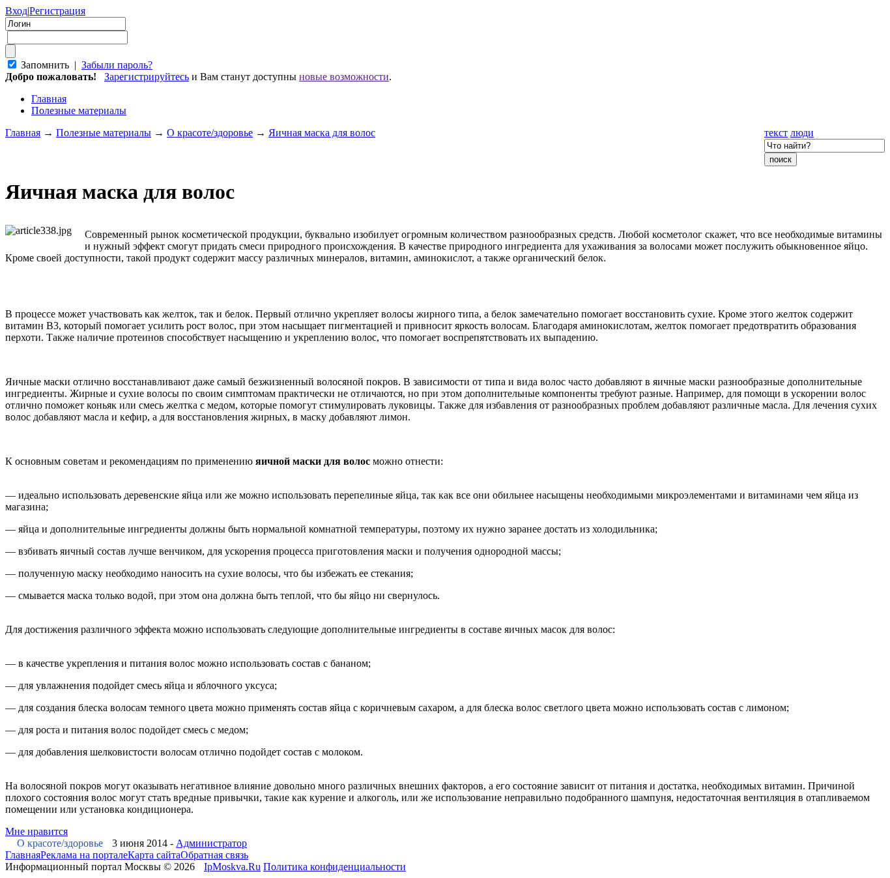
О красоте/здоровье (210, 132)
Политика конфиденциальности (334, 866)
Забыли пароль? (116, 64)
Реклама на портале (84, 854)
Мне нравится (36, 831)
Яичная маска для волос (321, 132)
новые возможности (344, 76)
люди (802, 132)
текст (776, 132)
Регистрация (57, 10)
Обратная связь (214, 854)
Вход (16, 10)
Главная (22, 132)
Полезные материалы (78, 110)
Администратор (211, 843)
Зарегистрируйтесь (146, 76)
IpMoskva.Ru (232, 866)
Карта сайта (154, 854)
